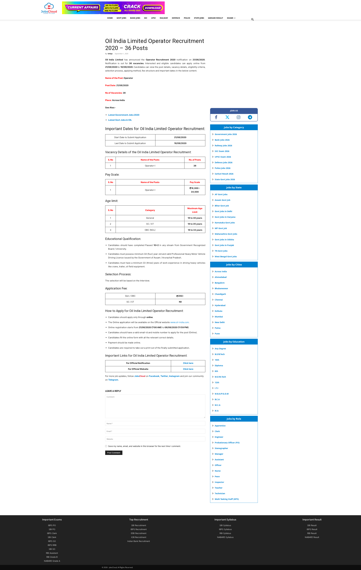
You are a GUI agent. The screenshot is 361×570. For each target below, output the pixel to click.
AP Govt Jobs (221, 194)
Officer (218, 465)
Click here (188, 369)
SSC (145, 18)
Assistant (219, 459)
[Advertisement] (156, 29)
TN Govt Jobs (221, 250)
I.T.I (216, 388)
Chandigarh (220, 294)
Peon (217, 476)
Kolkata (218, 311)
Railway (164, 18)
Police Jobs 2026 (222, 168)
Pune (217, 333)
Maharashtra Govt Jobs (226, 234)
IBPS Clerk (52, 533)
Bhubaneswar (221, 288)
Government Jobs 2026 (226, 134)
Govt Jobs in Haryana (225, 217)
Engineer (219, 437)
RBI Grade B (52, 557)
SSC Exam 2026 (222, 151)
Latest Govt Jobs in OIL (120, 120)
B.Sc (217, 410)
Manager (219, 454)
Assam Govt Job (222, 200)
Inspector (219, 482)
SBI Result (312, 525)
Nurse (218, 470)
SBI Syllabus (225, 525)
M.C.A (217, 405)
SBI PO (52, 529)
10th (217, 359)
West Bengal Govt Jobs (226, 256)
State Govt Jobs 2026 (225, 179)
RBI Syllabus (225, 533)
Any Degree (220, 348)
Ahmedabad (221, 277)
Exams (230, 18)
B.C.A (217, 399)
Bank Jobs (135, 18)
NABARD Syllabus (225, 537)
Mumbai (219, 316)
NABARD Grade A (52, 561)
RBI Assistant (52, 553)
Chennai (219, 299)
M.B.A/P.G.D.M (222, 393)
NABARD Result (312, 537)
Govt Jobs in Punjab (224, 245)
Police (187, 18)
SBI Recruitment (138, 525)
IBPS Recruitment (139, 529)
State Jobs (199, 18)
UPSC (153, 18)
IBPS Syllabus (225, 529)
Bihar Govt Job (222, 205)
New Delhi (220, 322)
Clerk (217, 431)
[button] (252, 19)
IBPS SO (52, 541)
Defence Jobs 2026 (223, 162)
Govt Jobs (121, 18)
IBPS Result (312, 529)
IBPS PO (52, 525)
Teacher (218, 487)
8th (216, 371)
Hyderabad (220, 305)
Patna (217, 328)
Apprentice (220, 425)
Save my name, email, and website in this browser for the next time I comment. (144, 446)
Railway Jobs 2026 (223, 145)
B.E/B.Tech (220, 354)
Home (110, 18)
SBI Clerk (52, 537)
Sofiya (110, 54)
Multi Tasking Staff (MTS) (227, 499)
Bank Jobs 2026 (222, 140)
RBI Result (312, 533)
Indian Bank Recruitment (138, 541)
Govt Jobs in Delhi (223, 211)
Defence (176, 18)
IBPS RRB (52, 545)
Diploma (219, 365)
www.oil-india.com (179, 322)
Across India (221, 271)
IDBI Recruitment (138, 533)
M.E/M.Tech (220, 376)
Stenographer (221, 448)
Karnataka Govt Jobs (225, 222)
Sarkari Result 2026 (224, 173)
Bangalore (219, 282)
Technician (220, 493)
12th (217, 382)
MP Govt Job (221, 228)
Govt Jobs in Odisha (224, 239)
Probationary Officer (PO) (227, 442)
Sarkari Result (215, 18)
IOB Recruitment (138, 537)
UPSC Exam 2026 (223, 156)
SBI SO (52, 549)
